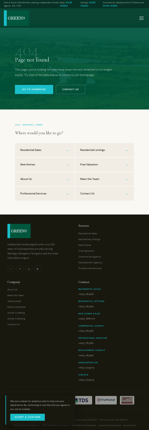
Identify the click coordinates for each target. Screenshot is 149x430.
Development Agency (90, 262)
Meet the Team (15, 295)
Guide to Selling (16, 312)
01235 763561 (110, 5)
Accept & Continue (28, 417)
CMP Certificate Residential (26, 425)
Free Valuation (86, 250)
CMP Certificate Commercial (55, 425)
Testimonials (14, 301)
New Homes (84, 245)
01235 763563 (86, 306)
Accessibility (129, 425)
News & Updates (16, 307)
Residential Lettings (89, 239)
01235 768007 (86, 318)
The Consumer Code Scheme (113, 419)
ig (29, 268)
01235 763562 (86, 294)
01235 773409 (86, 367)
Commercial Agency (89, 256)
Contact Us (70, 89)
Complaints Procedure (110, 425)
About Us (12, 289)
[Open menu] (141, 18)
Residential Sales (87, 233)
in (20, 268)
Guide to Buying (16, 318)
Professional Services (90, 268)
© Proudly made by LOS (95, 414)
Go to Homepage (34, 89)
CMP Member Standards (84, 425)
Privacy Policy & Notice (85, 419)
